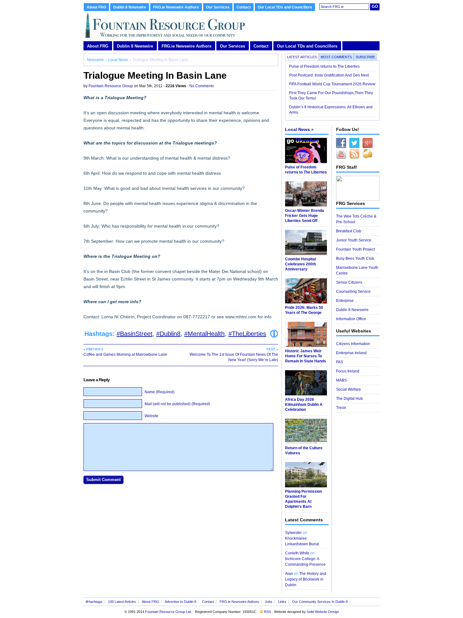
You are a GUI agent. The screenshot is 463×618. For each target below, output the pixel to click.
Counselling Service (353, 291)
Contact (244, 7)
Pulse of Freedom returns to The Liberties (325, 66)
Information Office (351, 319)
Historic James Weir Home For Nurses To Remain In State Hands (305, 356)
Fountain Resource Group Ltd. (168, 612)
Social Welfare (348, 389)
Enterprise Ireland (351, 353)
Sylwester (293, 532)
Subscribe (365, 57)
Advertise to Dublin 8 (180, 602)
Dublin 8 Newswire (129, 7)
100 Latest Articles (122, 602)
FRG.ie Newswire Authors (176, 7)
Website (151, 416)
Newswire (95, 60)
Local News (118, 60)
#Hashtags (94, 602)
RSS (267, 612)
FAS (339, 362)
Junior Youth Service (353, 240)
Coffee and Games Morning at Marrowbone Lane (125, 352)
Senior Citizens (349, 282)
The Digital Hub (349, 398)
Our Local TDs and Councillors (285, 7)
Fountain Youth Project (355, 249)
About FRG (96, 7)
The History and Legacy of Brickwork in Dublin (305, 579)
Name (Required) (159, 392)
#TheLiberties (247, 333)
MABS (341, 380)
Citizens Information (353, 344)
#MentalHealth (204, 333)
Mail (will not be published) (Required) (177, 404)
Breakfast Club (348, 231)
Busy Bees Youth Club (355, 258)
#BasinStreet (134, 333)
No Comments (201, 86)
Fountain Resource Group (111, 86)
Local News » (299, 129)
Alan (289, 573)
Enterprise (345, 300)
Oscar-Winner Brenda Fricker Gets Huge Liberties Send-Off (304, 215)
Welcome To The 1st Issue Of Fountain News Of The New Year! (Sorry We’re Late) (234, 354)
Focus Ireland (347, 371)
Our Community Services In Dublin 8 (320, 602)
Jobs (268, 602)
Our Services (218, 7)
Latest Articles (302, 57)
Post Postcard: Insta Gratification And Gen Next (329, 75)
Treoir (341, 407)
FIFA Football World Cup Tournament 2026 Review (332, 84)
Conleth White (297, 553)
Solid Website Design (323, 612)
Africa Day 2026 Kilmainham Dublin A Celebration (304, 404)
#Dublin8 (168, 333)
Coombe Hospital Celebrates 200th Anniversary (300, 264)
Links (282, 602)
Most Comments (336, 57)
